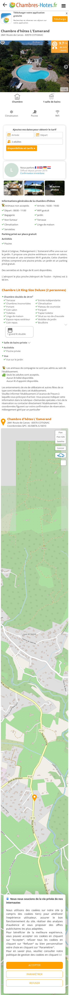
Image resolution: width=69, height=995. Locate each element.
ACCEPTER (34, 965)
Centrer (60, 448)
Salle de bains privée (15, 342)
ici (60, 954)
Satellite (60, 441)
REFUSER (34, 983)
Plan (61, 432)
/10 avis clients (63, 46)
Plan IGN (61, 436)
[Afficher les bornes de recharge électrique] (60, 455)
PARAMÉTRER (34, 974)
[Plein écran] (63, 462)
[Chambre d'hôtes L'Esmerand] (34, 91)
